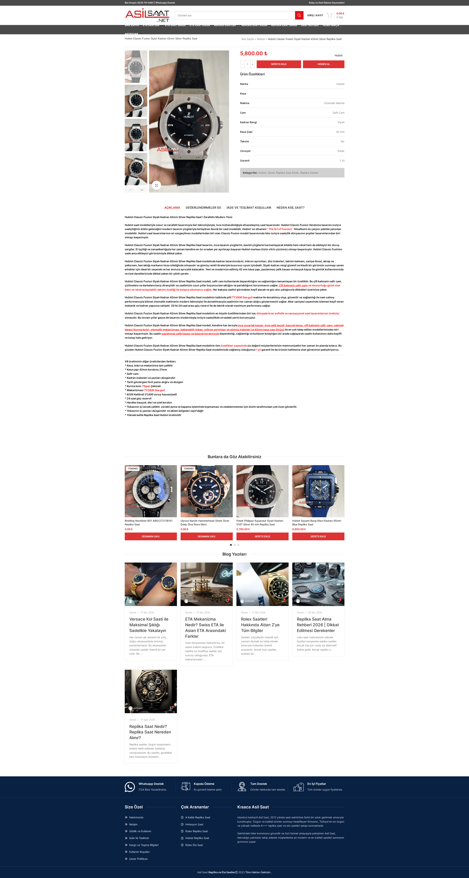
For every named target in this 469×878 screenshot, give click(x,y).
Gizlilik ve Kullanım (140, 831)
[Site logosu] (148, 15)
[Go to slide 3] (238, 545)
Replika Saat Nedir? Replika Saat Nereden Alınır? (150, 732)
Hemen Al (324, 64)
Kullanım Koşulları (139, 851)
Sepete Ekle (279, 64)
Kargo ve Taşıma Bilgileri (143, 845)
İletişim (133, 824)
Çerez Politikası (138, 858)
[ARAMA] (299, 15)
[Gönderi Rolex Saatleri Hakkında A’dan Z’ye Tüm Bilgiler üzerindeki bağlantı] (262, 584)
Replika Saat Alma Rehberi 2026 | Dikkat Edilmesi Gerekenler (318, 625)
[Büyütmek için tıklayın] (156, 185)
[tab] (172, 207)
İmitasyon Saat (194, 824)
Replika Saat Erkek (287, 172)
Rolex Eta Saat (194, 845)
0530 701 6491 (145, 2)
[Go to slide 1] (231, 545)
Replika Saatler (309, 172)
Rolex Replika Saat (196, 831)
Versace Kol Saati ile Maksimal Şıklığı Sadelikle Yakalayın (148, 625)
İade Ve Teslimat (139, 838)
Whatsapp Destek (165, 2)
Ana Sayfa (248, 39)
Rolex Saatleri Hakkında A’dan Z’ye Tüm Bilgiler (260, 625)
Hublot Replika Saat (197, 838)
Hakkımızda (136, 817)
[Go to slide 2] (235, 545)
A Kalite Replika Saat (197, 817)
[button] (130, 190)
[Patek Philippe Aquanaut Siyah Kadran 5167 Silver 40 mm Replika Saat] (262, 491)
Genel (271, 172)
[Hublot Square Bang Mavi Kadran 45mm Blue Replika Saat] (318, 491)
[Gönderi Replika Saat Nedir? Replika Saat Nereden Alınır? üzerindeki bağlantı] (151, 691)
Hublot (261, 39)
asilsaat (137, 600)
